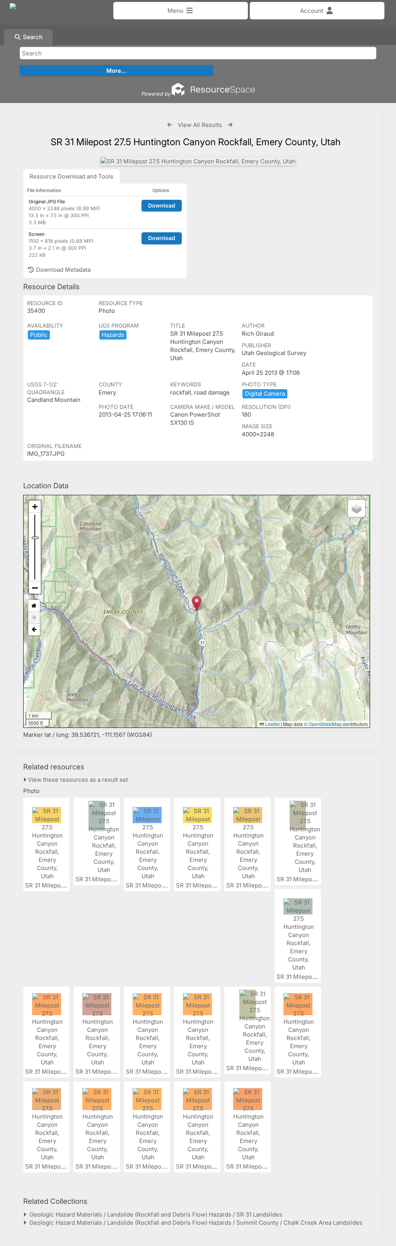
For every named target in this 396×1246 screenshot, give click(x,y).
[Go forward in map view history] (34, 618)
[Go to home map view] (34, 606)
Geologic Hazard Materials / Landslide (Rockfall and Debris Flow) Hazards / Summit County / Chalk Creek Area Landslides (194, 1222)
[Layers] (356, 508)
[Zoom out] (35, 588)
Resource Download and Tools (71, 176)
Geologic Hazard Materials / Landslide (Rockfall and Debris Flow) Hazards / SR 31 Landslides (154, 1214)
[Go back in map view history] (34, 629)
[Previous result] (170, 125)
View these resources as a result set (77, 779)
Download (161, 205)
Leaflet (272, 724)
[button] (196, 603)
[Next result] (230, 125)
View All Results (200, 125)
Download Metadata (62, 269)
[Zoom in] (35, 507)
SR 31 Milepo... (46, 885)
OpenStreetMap (325, 724)
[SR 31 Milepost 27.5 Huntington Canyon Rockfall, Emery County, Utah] (198, 161)
